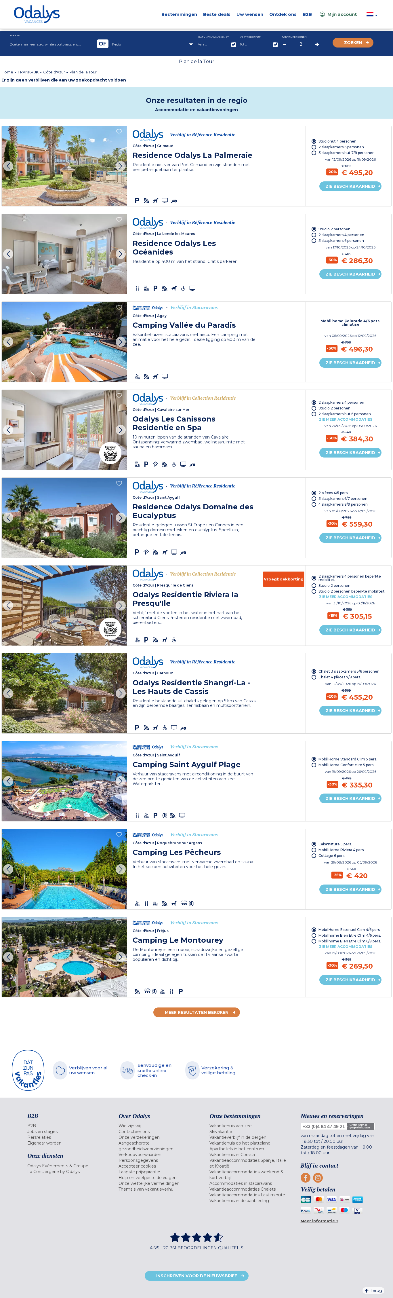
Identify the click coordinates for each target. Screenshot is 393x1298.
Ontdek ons (283, 14)
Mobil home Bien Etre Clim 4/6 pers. (349, 935)
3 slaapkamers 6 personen (341, 240)
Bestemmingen (179, 14)
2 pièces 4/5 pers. (333, 493)
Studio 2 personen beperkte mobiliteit (351, 591)
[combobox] (153, 44)
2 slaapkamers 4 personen (341, 235)
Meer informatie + (319, 1221)
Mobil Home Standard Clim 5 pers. (347, 759)
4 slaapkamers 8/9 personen (343, 504)
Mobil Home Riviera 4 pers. (341, 850)
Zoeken (353, 42)
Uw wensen (249, 14)
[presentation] (8, 166)
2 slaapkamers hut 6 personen (344, 414)
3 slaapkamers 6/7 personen (342, 498)
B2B (307, 14)
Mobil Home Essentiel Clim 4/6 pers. (349, 929)
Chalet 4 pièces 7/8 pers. (339, 677)
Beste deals (216, 14)
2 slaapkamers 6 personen (341, 147)
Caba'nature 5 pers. (335, 844)
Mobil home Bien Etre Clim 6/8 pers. (349, 941)
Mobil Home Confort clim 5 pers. (346, 765)
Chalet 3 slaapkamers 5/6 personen (348, 671)
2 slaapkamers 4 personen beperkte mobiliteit (349, 578)
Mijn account (342, 14)
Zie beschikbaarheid (350, 186)
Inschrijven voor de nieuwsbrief (196, 1275)
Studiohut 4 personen (337, 141)
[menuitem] (65, 1126)
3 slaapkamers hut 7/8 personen (346, 153)
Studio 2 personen (334, 229)
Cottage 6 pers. (331, 855)
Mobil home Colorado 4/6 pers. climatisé (350, 322)
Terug (376, 1290)
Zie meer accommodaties (345, 419)
